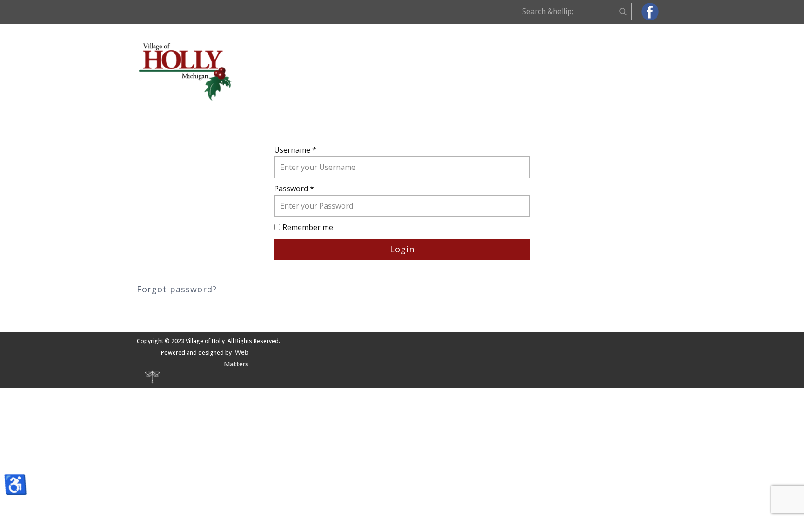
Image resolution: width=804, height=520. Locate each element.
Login (402, 249)
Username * (295, 150)
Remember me (307, 227)
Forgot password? (177, 289)
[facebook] (650, 11)
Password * (294, 188)
